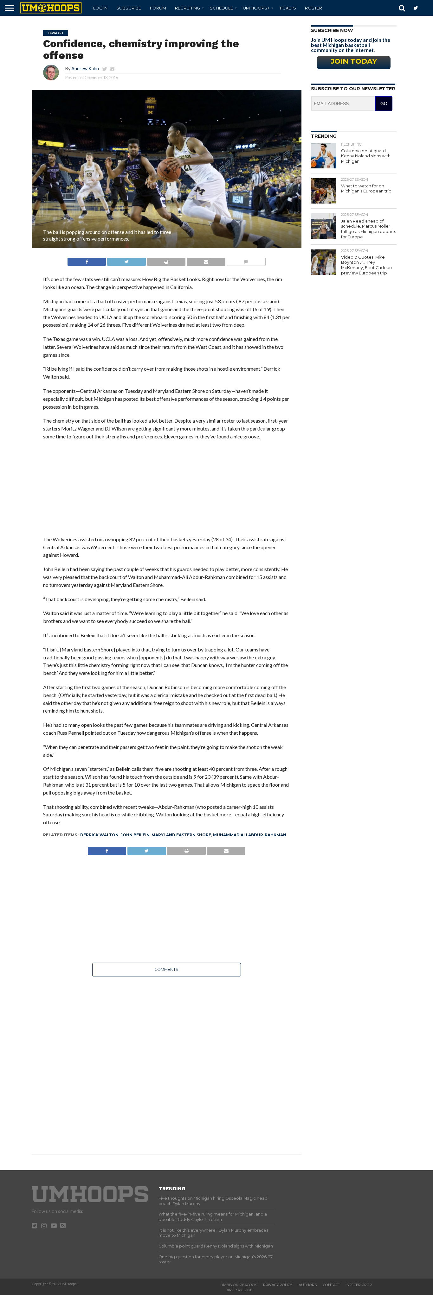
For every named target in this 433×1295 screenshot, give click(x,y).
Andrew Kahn (85, 68)
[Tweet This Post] (126, 260)
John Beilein (135, 835)
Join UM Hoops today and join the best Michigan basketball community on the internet (350, 45)
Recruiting (187, 7)
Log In (100, 7)
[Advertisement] (166, 491)
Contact (331, 1285)
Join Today (354, 61)
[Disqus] (166, 1061)
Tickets (287, 7)
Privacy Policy (277, 1285)
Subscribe (128, 7)
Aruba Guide (239, 1290)
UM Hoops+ (256, 7)
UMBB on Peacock (238, 1285)
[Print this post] (166, 260)
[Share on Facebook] (87, 260)
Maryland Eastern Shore (181, 835)
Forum (158, 7)
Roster (313, 7)
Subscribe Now (332, 30)
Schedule (221, 7)
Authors (308, 1285)
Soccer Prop (359, 1285)
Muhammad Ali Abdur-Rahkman (249, 835)
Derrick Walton (99, 835)
